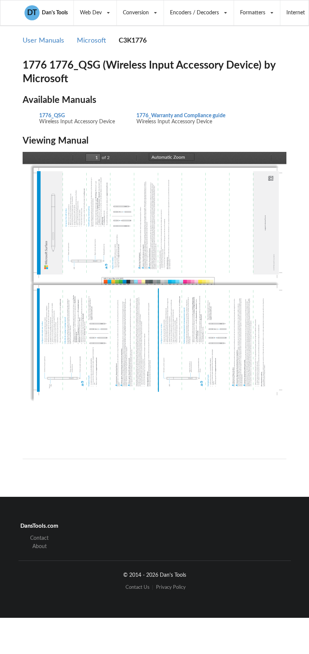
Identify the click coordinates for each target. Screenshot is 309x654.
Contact (39, 538)
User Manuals (43, 40)
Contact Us (137, 587)
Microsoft (91, 40)
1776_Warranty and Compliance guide (180, 115)
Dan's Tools (47, 13)
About (39, 546)
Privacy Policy (171, 587)
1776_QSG (52, 115)
